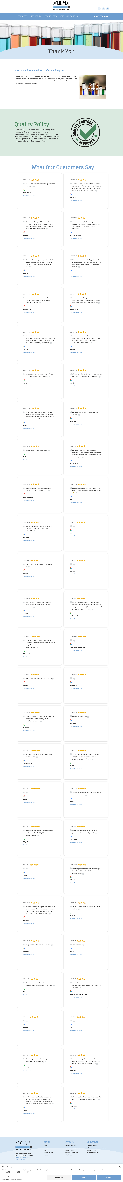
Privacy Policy (48, 1153)
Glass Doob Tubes (93, 1153)
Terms (46, 1155)
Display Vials (69, 1150)
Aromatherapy (92, 1146)
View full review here (29, 196)
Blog (55, 16)
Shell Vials (68, 1155)
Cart (62, 16)
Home (46, 1146)
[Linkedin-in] (103, 8)
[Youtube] (107, 8)
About (48, 16)
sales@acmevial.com (23, 1158)
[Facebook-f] (99, 8)
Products (22, 16)
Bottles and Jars (70, 1146)
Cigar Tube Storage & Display (97, 1148)
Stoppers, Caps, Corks (72, 1148)
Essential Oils (91, 1150)
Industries (36, 16)
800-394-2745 (21, 1160)
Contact (70, 16)
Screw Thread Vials (71, 1153)
